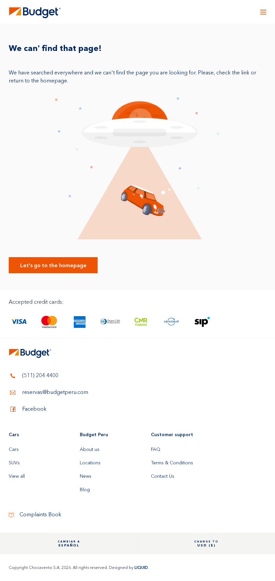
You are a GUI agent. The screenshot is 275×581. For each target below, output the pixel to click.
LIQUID (141, 567)
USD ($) (206, 543)
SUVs (14, 462)
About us (90, 449)
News (86, 476)
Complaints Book (39, 514)
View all (17, 476)
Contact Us (162, 476)
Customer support (172, 434)
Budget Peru (94, 434)
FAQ (155, 449)
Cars (14, 434)
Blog (85, 489)
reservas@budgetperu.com (54, 392)
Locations (90, 462)
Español (69, 543)
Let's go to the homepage (53, 265)
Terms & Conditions (172, 462)
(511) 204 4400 (39, 375)
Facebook (34, 408)
